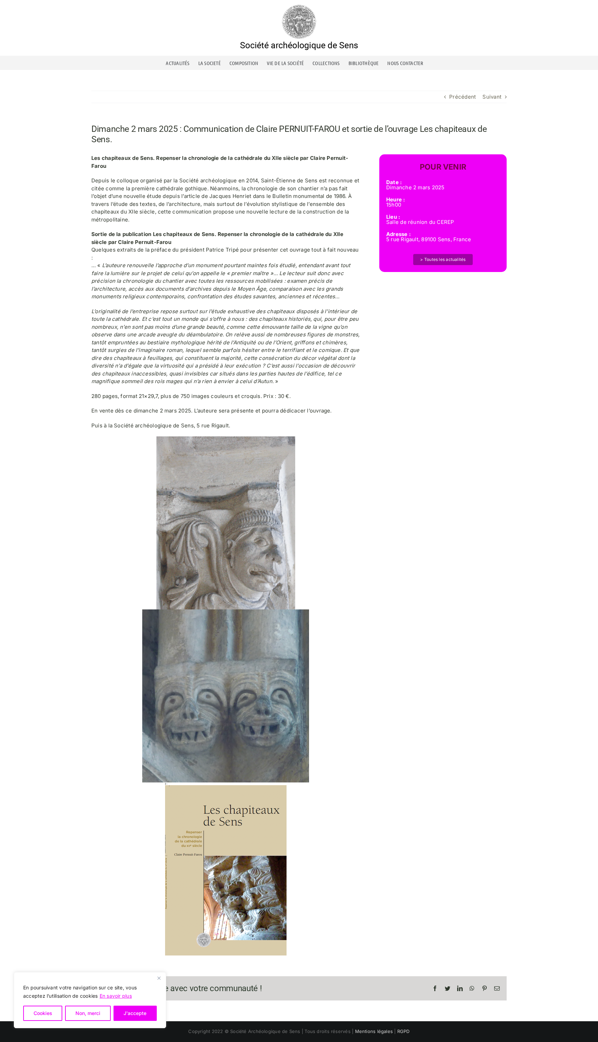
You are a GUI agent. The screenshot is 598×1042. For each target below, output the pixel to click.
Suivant (491, 96)
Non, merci (87, 1013)
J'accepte (135, 1013)
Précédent (462, 96)
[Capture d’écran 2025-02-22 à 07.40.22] (225, 439)
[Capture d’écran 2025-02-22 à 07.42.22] (225, 612)
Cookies (43, 1013)
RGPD (403, 1031)
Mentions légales (374, 1031)
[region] (90, 1000)
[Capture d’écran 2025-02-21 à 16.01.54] (226, 785)
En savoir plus (116, 996)
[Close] (159, 978)
